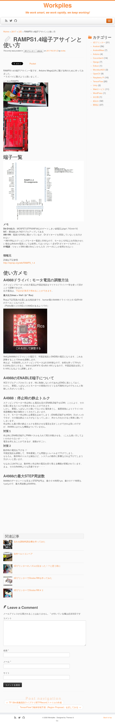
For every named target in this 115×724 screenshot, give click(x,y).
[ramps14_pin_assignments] (43, 190)
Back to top (107, 717)
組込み (39, 51)
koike (63, 50)
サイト (6, 672)
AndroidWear (98, 50)
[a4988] (25, 330)
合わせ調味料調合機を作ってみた (29, 541)
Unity (95, 85)
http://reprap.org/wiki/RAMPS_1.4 (19, 262)
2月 (20, 31)
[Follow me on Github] (16, 21)
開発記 (96, 104)
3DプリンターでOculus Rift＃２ (29, 590)
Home (6, 31)
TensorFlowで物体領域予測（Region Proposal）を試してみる (50, 707)
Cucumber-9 (98, 58)
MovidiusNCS (99, 69)
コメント (7, 618)
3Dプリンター (30, 51)
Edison (96, 65)
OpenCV (96, 73)
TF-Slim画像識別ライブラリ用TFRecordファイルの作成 (34, 702)
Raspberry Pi (98, 77)
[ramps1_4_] (25, 94)
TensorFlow (98, 81)
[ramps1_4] (15, 128)
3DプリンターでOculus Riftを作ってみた (33, 577)
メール (7, 661)
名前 (6, 650)
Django (96, 61)
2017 (13, 31)
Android (96, 46)
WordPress (98, 93)
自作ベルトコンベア (23, 553)
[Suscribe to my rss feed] (7, 21)
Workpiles (57, 5)
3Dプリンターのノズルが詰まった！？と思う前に (37, 565)
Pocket (32, 63)
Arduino (96, 54)
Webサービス (99, 89)
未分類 (96, 97)
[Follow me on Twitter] (12, 21)
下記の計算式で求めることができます (34, 290)
